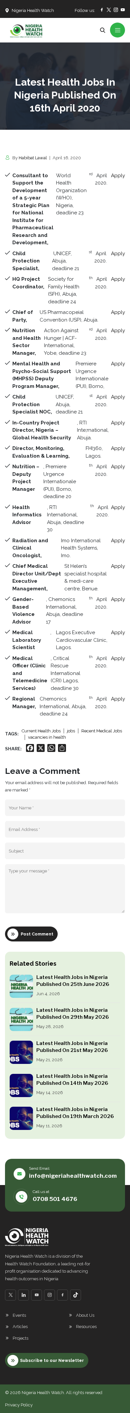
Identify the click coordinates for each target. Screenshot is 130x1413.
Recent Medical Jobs (101, 730)
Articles (20, 1326)
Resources (86, 1326)
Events (19, 1315)
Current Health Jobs (41, 730)
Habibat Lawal (33, 157)
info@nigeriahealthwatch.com (73, 1175)
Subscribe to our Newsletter (52, 1360)
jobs (71, 730)
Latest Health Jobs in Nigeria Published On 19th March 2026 (75, 1112)
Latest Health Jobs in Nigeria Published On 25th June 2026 (73, 980)
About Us (85, 1315)
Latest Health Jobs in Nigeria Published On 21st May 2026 (72, 1046)
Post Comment (37, 933)
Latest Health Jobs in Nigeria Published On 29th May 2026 (72, 1013)
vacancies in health (47, 737)
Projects (20, 1338)
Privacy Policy (19, 1404)
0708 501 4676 (55, 1199)
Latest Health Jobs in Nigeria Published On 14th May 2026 (72, 1079)
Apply (118, 176)
